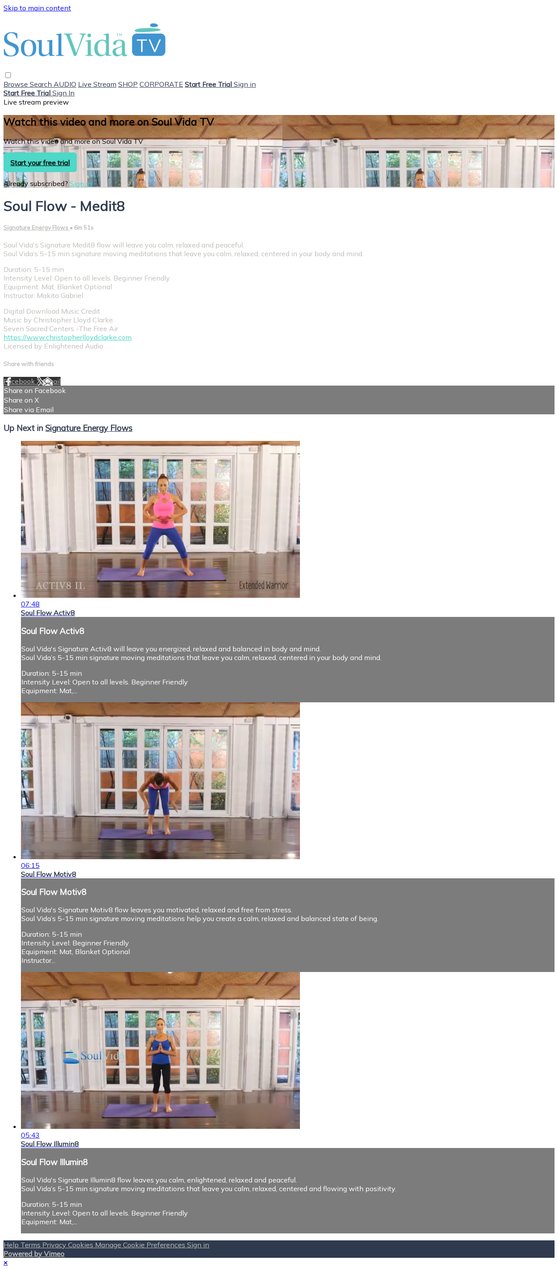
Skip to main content (37, 7)
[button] (8, 75)
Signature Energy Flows (36, 227)
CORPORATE (161, 84)
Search (42, 84)
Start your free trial (40, 162)
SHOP (128, 84)
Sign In (63, 92)
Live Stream (97, 84)
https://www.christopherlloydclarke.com (67, 337)
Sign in (245, 84)
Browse (16, 84)
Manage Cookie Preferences (141, 1244)
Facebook (20, 381)
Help (11, 1244)
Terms (31, 1244)
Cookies (81, 1244)
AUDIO (65, 84)
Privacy (55, 1244)
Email (52, 381)
